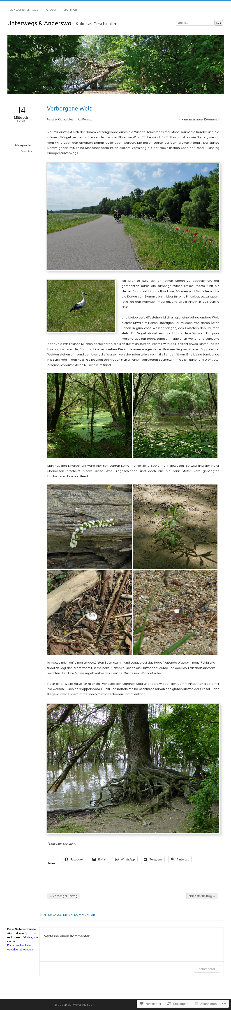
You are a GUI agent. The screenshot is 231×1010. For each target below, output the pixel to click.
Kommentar (207, 969)
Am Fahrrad (85, 119)
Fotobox (51, 10)
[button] (90, 416)
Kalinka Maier (66, 119)
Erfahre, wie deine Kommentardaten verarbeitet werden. (22, 943)
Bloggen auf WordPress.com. (75, 1005)
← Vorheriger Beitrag (63, 896)
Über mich (70, 10)
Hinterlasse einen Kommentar (200, 119)
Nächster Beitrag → (202, 896)
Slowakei (26, 151)
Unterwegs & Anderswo (39, 23)
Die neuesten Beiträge (23, 10)
